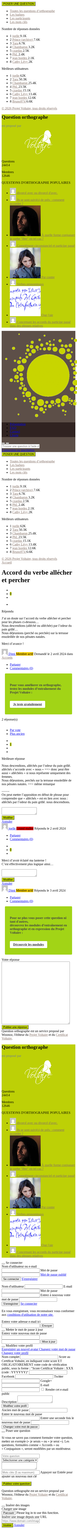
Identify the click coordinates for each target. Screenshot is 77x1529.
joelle (16, 36)
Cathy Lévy (20, 61)
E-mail (67, 1286)
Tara (15, 43)
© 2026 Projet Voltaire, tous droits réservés (29, 108)
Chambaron (20, 47)
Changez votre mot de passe (57, 1349)
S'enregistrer (30, 1279)
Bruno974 (19, 101)
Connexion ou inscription (18, 450)
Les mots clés (18, 22)
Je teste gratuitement (27, 704)
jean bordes (20, 58)
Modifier (8, 817)
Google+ (46, 1380)
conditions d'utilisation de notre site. (30, 1314)
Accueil (7, 562)
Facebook (8, 1376)
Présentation (18, 424)
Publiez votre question (16, 1483)
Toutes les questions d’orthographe (32, 11)
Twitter (58, 1376)
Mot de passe (48, 1270)
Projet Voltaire (38, 1034)
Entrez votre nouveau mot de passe (24, 1333)
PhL (15, 54)
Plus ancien (17, 733)
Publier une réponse (15, 1027)
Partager (15, 664)
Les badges (17, 14)
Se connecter (29, 1303)
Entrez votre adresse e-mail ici (21, 1321)
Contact (15, 431)
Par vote (15, 730)
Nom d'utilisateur (13, 1286)
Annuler (7, 821)
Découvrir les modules (28, 944)
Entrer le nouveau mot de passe (22, 1414)
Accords (7, 657)
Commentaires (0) (21, 668)
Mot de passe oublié (53, 1274)
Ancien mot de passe (15, 1410)
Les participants (20, 18)
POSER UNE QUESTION (18, 3)
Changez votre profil (15, 1353)
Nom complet (10, 1357)
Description (9, 1402)
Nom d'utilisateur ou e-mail (19, 1266)
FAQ (13, 428)
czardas (17, 50)
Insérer (7, 1525)
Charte (14, 435)
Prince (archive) (23, 39)
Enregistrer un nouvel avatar (20, 1349)
